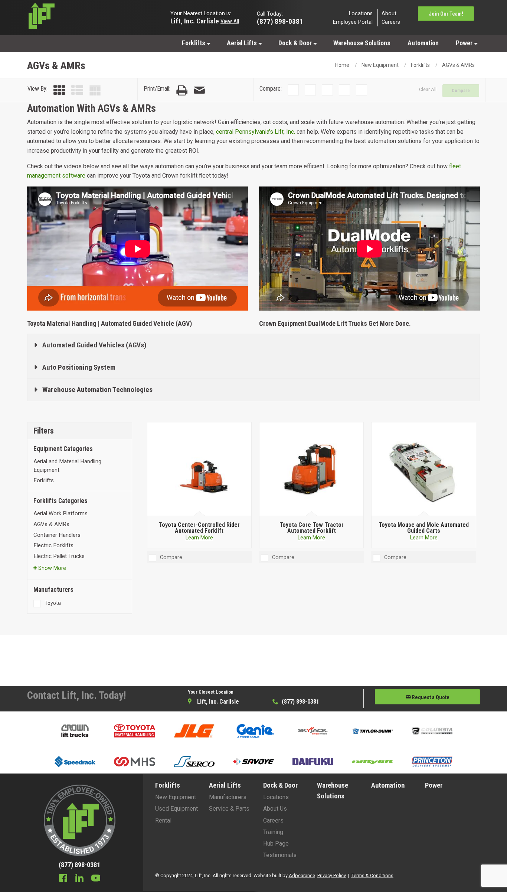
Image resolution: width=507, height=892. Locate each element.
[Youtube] (95, 879)
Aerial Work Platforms (60, 513)
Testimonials (280, 855)
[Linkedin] (79, 879)
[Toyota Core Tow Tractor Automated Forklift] (311, 469)
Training (273, 832)
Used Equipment (176, 808)
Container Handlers (57, 535)
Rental (163, 820)
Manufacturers (227, 797)
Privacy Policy (331, 875)
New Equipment (380, 65)
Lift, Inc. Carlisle (194, 20)
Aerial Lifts (242, 43)
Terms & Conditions (372, 875)
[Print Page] (181, 90)
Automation (423, 43)
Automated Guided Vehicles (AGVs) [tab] (94, 345)
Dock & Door (295, 43)
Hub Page (276, 843)
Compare (461, 90)
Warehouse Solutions (361, 43)
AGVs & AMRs (458, 65)
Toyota (53, 603)
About (389, 13)
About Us (275, 808)
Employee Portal (353, 22)
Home (342, 65)
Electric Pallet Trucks (59, 556)
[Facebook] (63, 879)
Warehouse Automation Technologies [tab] (97, 389)
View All (229, 20)
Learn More (199, 538)
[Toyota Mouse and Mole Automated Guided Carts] (423, 469)
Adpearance (302, 875)
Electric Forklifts (53, 545)
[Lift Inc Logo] (80, 18)
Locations (361, 13)
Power (465, 43)
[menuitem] (195, 43)
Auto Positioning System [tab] (78, 367)
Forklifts (194, 43)
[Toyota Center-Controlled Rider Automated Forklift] (199, 469)
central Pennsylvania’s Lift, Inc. (255, 131)
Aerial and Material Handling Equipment (67, 465)
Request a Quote (430, 697)
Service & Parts (229, 808)
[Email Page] (199, 90)
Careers (391, 22)
